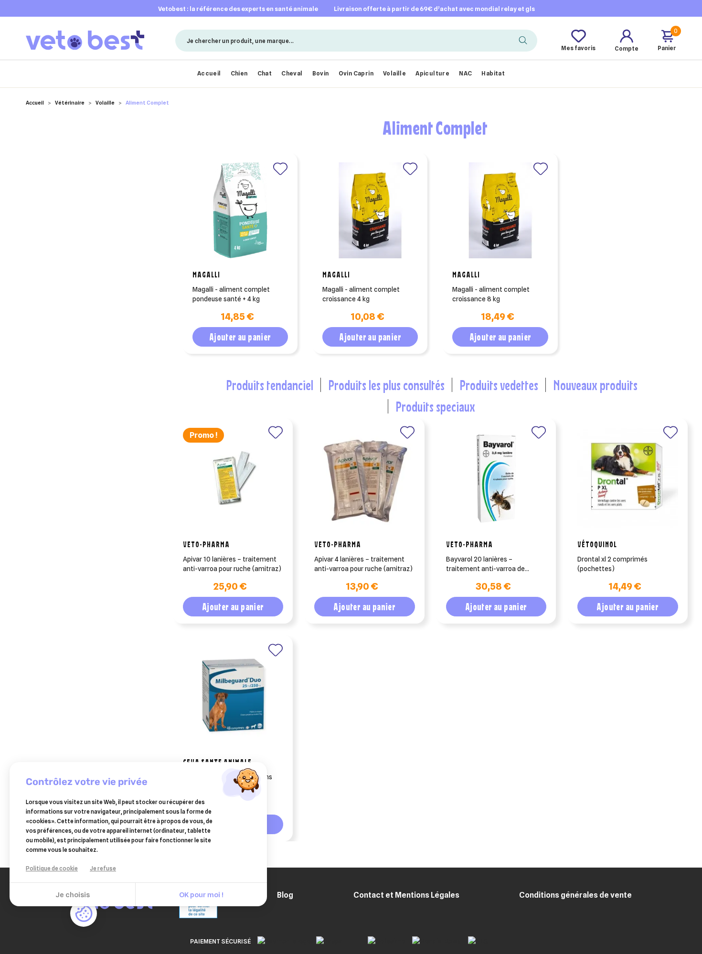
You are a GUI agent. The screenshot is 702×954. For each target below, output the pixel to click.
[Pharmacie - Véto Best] (85, 39)
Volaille (394, 73)
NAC (465, 73)
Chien (239, 73)
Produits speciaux (435, 406)
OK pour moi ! (201, 894)
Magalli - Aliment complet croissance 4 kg (361, 294)
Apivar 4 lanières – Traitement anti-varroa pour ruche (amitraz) (363, 563)
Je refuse (103, 868)
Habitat (493, 73)
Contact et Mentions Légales (406, 895)
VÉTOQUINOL (597, 544)
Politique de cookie (52, 868)
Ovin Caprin (356, 73)
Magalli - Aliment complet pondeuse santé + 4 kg (231, 294)
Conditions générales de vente (575, 895)
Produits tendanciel (269, 385)
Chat (264, 73)
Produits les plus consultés (386, 385)
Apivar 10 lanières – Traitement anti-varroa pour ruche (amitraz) (232, 563)
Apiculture (432, 73)
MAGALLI (206, 274)
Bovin (320, 73)
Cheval (291, 73)
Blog (285, 895)
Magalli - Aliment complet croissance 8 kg (491, 294)
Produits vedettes (498, 385)
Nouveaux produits (595, 385)
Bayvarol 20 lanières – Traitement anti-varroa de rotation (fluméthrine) (485, 564)
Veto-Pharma (206, 544)
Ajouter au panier (240, 336)
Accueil (209, 73)
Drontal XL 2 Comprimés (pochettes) (612, 563)
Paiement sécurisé (220, 941)
